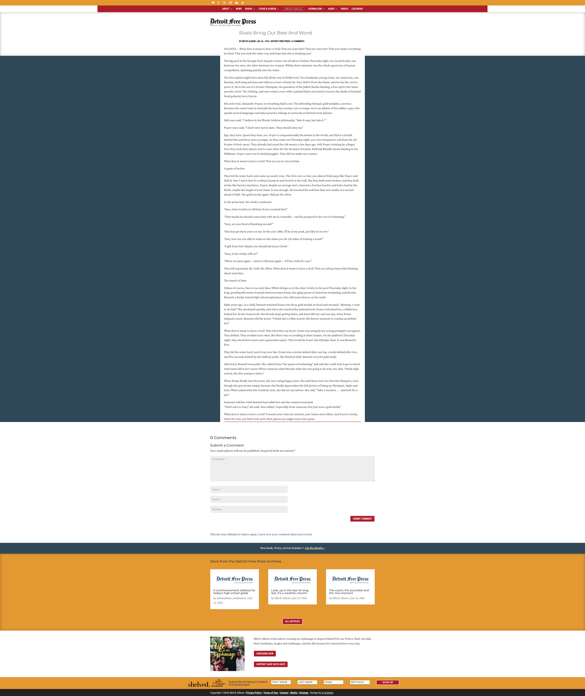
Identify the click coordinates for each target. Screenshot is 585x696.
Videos (344, 8)
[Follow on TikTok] (242, 2)
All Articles (292, 621)
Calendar (357, 8)
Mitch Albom (248, 41)
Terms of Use (270, 692)
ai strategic (327, 692)
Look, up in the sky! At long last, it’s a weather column (289, 592)
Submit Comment (362, 518)
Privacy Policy (254, 692)
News (239, 8)
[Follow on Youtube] (236, 2)
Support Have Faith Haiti (270, 664)
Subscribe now (264, 653)
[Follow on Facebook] (218, 2)
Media (293, 692)
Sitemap (303, 692)
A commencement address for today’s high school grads (234, 592)
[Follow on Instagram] (230, 2)
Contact (284, 692)
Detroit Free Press (280, 41)
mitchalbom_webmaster (231, 598)
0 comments (298, 41)
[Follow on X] (224, 2)
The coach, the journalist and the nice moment (349, 592)
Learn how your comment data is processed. (285, 534)
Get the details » (315, 548)
